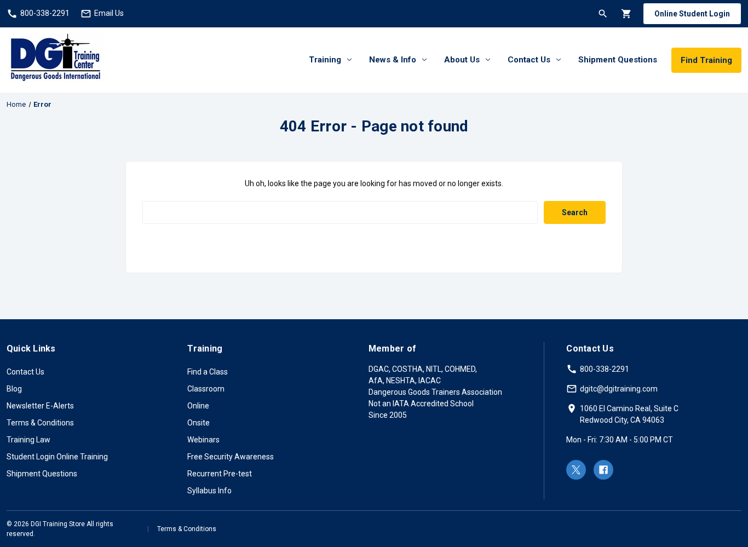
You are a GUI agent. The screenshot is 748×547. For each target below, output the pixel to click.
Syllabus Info (209, 490)
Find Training (706, 60)
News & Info (392, 60)
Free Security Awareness (230, 456)
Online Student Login (692, 13)
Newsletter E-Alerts (40, 405)
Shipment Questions (617, 60)
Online (198, 405)
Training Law (28, 439)
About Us (462, 60)
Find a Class (207, 371)
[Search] (602, 13)
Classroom (206, 388)
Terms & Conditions (40, 422)
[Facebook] (603, 470)
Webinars (203, 439)
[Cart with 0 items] (625, 13)
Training (325, 60)
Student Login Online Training (57, 456)
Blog (14, 388)
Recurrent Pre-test (219, 473)
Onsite (198, 422)
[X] (576, 470)
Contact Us (529, 60)
